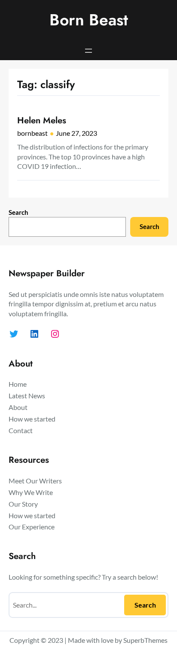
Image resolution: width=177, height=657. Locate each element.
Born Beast (88, 19)
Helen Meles (41, 120)
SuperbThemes (145, 640)
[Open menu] (88, 51)
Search (18, 212)
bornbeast (32, 133)
